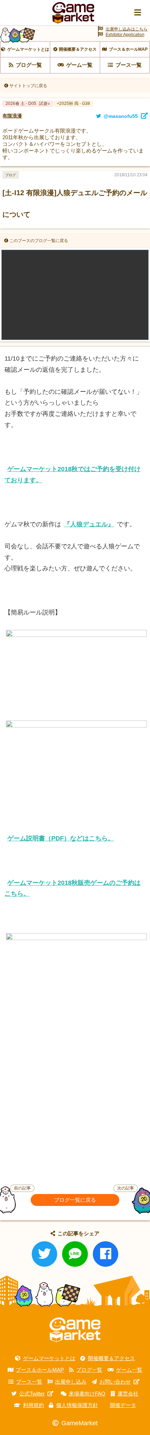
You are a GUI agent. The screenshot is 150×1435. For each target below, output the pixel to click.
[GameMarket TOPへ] (75, 1329)
